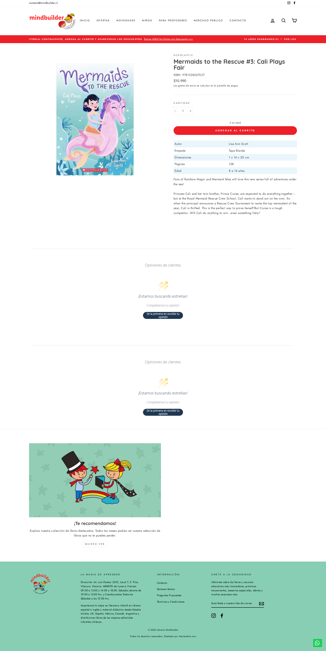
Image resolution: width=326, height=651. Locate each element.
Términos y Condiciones (171, 602)
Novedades (125, 20)
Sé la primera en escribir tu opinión (163, 315)
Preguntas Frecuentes (169, 595)
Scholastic (184, 55)
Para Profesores (173, 20)
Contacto (238, 20)
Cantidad (182, 103)
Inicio (85, 20)
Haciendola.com (187, 636)
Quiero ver (95, 544)
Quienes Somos (166, 589)
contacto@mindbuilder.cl (43, 3)
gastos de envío (187, 85)
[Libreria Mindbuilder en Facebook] (222, 615)
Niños (147, 20)
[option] (163, 39)
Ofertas (103, 20)
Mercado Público (208, 20)
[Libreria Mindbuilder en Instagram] (213, 615)
